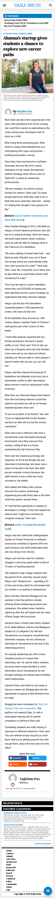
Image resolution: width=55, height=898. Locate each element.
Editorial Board (10, 871)
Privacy (9, 875)
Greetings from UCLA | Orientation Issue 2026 (26, 23)
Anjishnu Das (24, 111)
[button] (50, 5)
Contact (10, 853)
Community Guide (11, 885)
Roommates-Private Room (15, 813)
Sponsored (11, 861)
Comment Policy (10, 880)
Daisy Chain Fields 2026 (15, 20)
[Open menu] (4, 5)
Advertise (11, 859)
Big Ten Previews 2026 (15, 26)
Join (8, 889)
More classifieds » (43, 844)
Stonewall (11, 867)
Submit (9, 856)
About (9, 850)
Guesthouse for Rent (13, 825)
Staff (8, 864)
